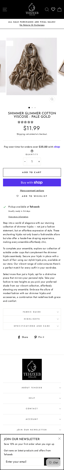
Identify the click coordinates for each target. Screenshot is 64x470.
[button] (26, 122)
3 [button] (35, 108)
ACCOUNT (32, 419)
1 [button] (29, 108)
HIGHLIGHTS (32, 319)
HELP (32, 398)
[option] (32, 24)
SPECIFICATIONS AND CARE (32, 326)
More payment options (32, 190)
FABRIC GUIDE (32, 312)
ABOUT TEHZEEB (32, 387)
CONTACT (32, 408)
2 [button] (32, 108)
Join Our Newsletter (32, 429)
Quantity (32, 154)
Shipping (21, 134)
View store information (18, 216)
